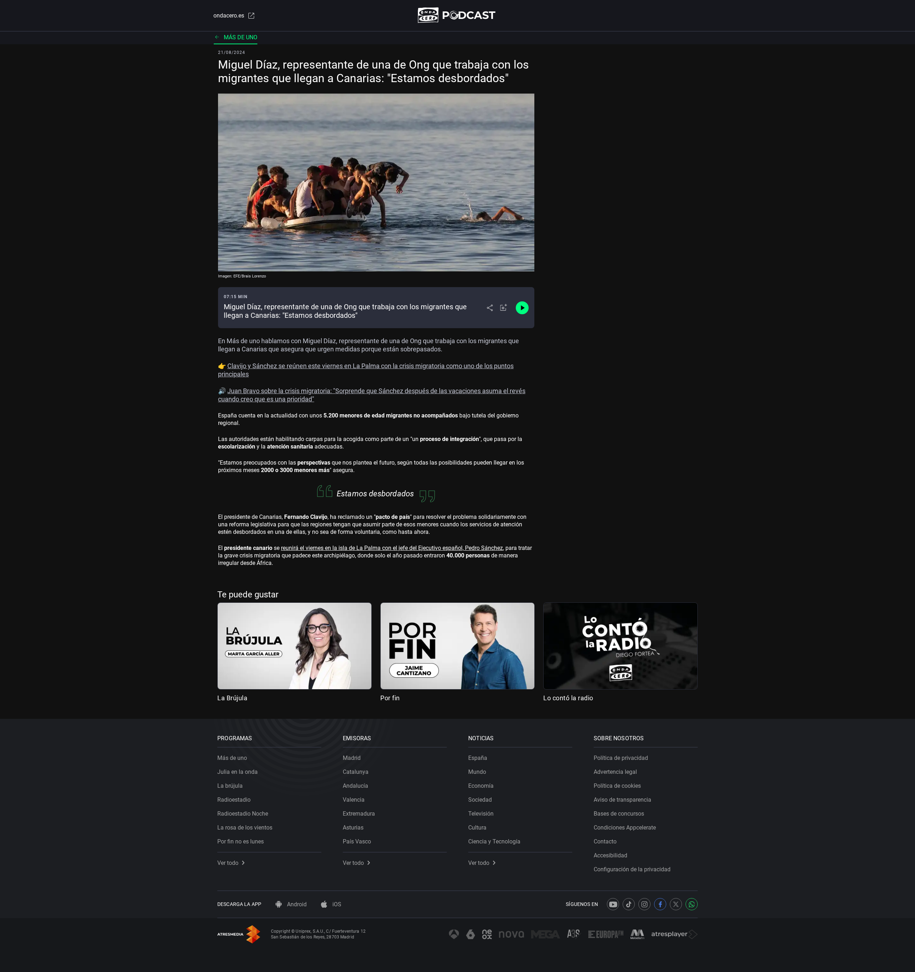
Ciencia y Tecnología (494, 841)
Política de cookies (617, 785)
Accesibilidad (610, 855)
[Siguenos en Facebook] (660, 904)
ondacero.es (228, 15)
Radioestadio (234, 799)
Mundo (477, 771)
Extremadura (359, 813)
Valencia (354, 799)
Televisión (481, 813)
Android (296, 904)
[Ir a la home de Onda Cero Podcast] (457, 15)
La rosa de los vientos (244, 827)
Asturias (353, 827)
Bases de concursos (619, 813)
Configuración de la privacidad (632, 869)
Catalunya (356, 771)
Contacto (605, 841)
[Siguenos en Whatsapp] (692, 904)
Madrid (352, 758)
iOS (336, 904)
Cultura (477, 827)
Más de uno (240, 37)
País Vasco (357, 841)
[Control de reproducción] (522, 307)
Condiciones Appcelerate (625, 827)
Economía (481, 785)
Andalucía (355, 785)
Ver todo (227, 863)
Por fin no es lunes (240, 841)
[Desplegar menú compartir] (490, 308)
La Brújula (232, 698)
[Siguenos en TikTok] (629, 904)
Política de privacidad (621, 758)
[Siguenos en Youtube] (613, 904)
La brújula (230, 785)
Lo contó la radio (568, 698)
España (477, 758)
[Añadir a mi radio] (503, 308)
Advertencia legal (615, 771)
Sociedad (480, 799)
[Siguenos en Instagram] (644, 904)
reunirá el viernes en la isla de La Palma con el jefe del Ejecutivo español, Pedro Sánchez (392, 548)
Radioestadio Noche (242, 813)
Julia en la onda (237, 771)
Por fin (390, 698)
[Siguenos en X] (676, 904)
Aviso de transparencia (622, 799)
